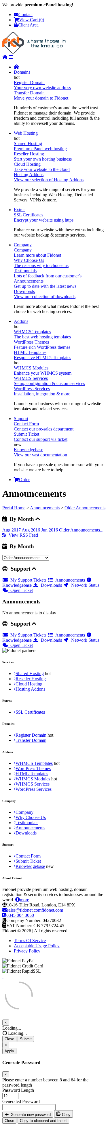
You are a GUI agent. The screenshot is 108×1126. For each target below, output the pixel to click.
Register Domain (31, 735)
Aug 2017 (12, 529)
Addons (21, 321)
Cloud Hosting (29, 683)
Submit (26, 1039)
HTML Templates (32, 773)
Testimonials (27, 822)
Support (21, 418)
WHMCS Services (33, 784)
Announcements (45, 507)
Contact (25, 14)
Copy (66, 1114)
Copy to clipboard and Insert (43, 1121)
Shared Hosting (30, 673)
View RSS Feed (22, 535)
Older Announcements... (81, 529)
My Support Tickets (28, 580)
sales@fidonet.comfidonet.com (35, 910)
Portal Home (13, 507)
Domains (22, 72)
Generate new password (30, 1114)
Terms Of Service (30, 940)
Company (23, 244)
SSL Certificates (30, 712)
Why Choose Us (31, 817)
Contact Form (28, 855)
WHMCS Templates (34, 763)
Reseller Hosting (31, 678)
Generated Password (21, 1101)
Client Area (28, 24)
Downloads (51, 585)
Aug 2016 (31, 529)
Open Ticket (20, 590)
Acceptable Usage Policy (37, 945)
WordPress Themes (33, 768)
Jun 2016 (50, 529)
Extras (19, 209)
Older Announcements (85, 507)
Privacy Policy (27, 950)
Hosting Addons (30, 689)
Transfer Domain (31, 740)
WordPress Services (34, 789)
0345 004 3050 (20, 915)
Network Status (84, 585)
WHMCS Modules (33, 778)
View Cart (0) (31, 19)
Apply (9, 1051)
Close (9, 1039)
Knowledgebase (30, 866)
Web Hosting (26, 133)
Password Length (18, 1090)
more (24, 899)
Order (24, 479)
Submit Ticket (28, 861)
